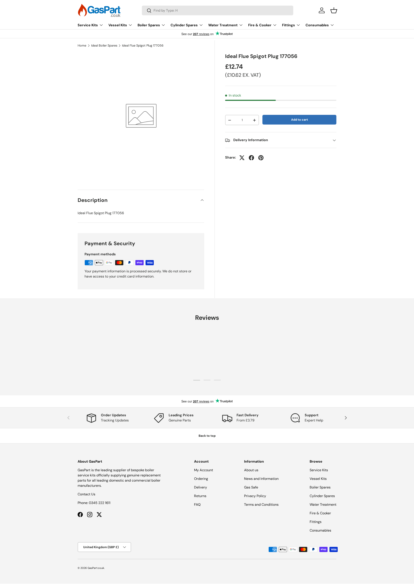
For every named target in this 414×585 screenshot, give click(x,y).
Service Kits (88, 25)
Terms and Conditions (261, 504)
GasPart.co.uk (96, 568)
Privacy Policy (255, 496)
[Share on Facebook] (251, 157)
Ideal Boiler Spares (104, 45)
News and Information (261, 478)
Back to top (207, 436)
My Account (203, 470)
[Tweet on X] (242, 157)
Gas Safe (251, 487)
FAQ (197, 504)
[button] (334, 10)
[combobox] (217, 10)
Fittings (288, 25)
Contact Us (86, 494)
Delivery (200, 487)
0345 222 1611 (99, 503)
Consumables (317, 25)
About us (251, 470)
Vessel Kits (117, 25)
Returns (200, 496)
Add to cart (299, 120)
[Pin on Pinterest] (261, 157)
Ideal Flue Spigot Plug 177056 (142, 45)
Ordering (201, 478)
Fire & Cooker (259, 25)
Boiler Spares (149, 25)
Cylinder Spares (184, 25)
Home (82, 45)
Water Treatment (223, 25)
